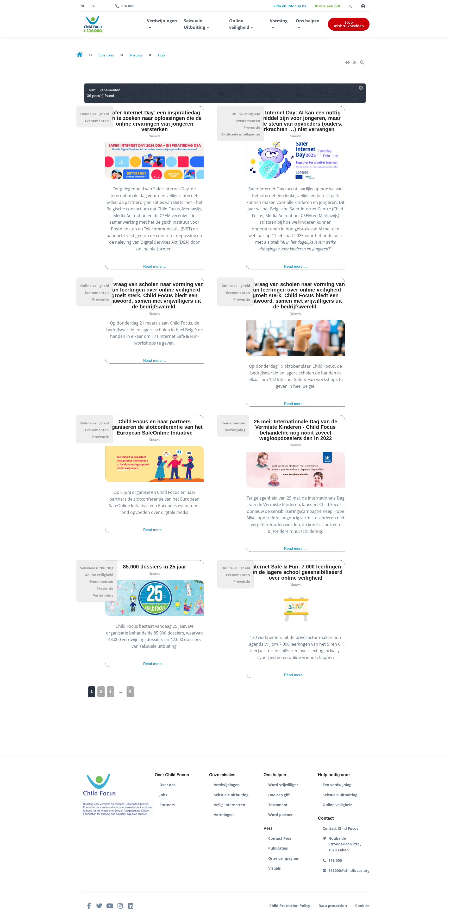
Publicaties (278, 848)
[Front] (92, 24)
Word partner (280, 814)
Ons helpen (308, 21)
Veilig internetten (229, 804)
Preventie (251, 127)
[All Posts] (361, 88)
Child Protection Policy (289, 905)
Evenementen (97, 120)
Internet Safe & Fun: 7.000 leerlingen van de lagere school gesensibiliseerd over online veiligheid (295, 572)
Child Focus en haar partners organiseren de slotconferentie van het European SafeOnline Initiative (155, 427)
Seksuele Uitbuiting (194, 24)
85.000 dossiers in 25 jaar (154, 566)
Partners (167, 804)
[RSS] (355, 63)
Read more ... (154, 266)
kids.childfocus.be (290, 6)
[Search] (362, 63)
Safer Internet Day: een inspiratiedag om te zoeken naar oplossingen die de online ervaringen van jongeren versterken (154, 121)
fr (93, 6)
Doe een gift (279, 794)
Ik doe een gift (327, 6)
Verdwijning (235, 430)
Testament (278, 804)
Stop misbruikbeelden (349, 24)
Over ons (167, 784)
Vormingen (224, 814)
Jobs (163, 794)
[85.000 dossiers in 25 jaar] (154, 598)
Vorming (279, 21)
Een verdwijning (337, 784)
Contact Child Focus (340, 828)
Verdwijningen (162, 21)
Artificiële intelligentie (240, 134)
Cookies (362, 905)
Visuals (274, 868)
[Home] (348, 63)
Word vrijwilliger (283, 784)
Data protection (332, 905)
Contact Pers (279, 838)
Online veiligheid (239, 24)
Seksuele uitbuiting (96, 568)
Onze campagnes (283, 858)
